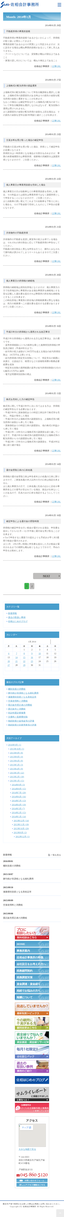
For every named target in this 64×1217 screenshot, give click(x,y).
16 (32, 657)
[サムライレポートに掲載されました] (32, 1099)
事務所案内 (23, 950)
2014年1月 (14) (19, 816)
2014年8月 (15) (19, 788)
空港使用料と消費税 (13, 904)
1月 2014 (32, 642)
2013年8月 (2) (20, 832)
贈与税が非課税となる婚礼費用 (18, 878)
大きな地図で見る (27, 1149)
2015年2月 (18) (17, 776)
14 (16, 657)
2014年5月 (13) (19, 800)
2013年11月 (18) (21, 824)
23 (32, 661)
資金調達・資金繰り (29, 984)
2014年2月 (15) (19, 812)
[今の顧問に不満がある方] (32, 1027)
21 (16, 661)
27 (9, 665)
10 (40, 653)
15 (24, 657)
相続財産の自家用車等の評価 (22, 724)
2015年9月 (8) (16, 752)
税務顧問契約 (25, 970)
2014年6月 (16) (19, 796)
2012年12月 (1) (23, 836)
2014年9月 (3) (18, 784)
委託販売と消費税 (16, 709)
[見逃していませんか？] (32, 1013)
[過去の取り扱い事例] (32, 1071)
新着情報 (12, 613)
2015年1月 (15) (17, 781)
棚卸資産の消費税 (12, 865)
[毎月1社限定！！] (32, 1056)
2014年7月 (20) (19, 792)
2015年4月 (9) (16, 768)
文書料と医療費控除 (18, 717)
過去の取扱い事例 (16, 617)
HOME (21, 944)
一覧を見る (56, 855)
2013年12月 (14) (21, 820)
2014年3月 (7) (18, 808)
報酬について (25, 997)
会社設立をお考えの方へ (31, 964)
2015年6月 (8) (16, 761)
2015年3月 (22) (17, 772)
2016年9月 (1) (14, 745)
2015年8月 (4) (16, 757)
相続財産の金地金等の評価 (21, 721)
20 (9, 661)
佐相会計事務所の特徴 (30, 957)
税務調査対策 (25, 977)
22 (24, 661)
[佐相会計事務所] (19, 5)
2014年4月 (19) (19, 804)
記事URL (56, 66)
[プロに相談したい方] (32, 937)
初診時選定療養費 (16, 713)
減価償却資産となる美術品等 (17, 891)
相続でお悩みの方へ (29, 990)
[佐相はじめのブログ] (32, 1083)
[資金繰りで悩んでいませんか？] (32, 1042)
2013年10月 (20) (21, 828)
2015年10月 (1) (17, 749)
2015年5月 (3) (16, 765)
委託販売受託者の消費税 (15, 918)
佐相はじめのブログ (18, 621)
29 (24, 665)
